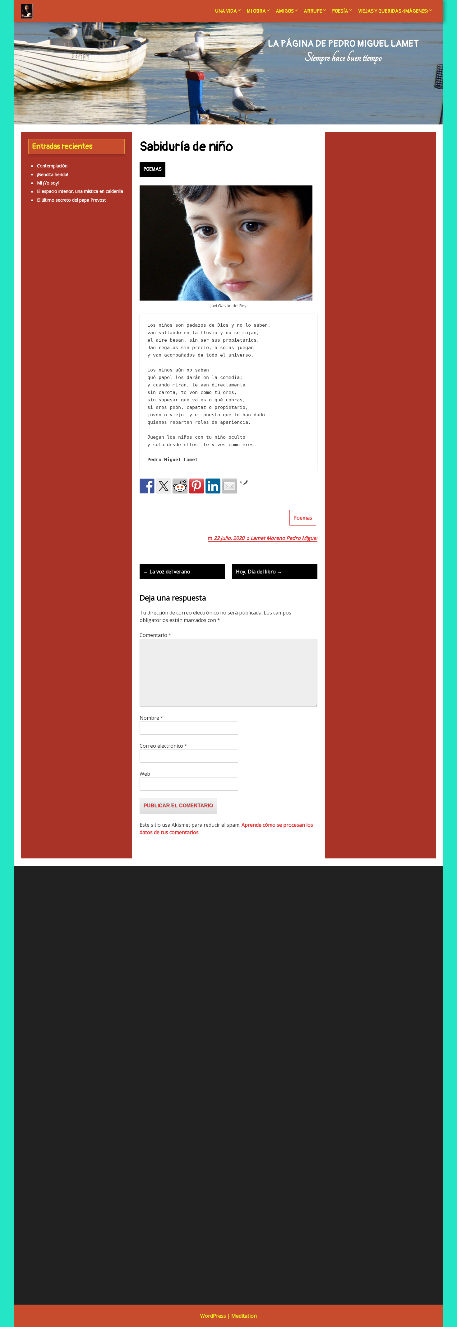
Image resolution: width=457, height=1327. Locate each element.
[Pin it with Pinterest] (196, 486)
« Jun (320, 1075)
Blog (166, 998)
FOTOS (35, 594)
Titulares (37, 730)
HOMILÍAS (38, 636)
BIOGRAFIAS (41, 509)
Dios (87, 275)
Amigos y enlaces (179, 981)
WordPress (213, 1315)
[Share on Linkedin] (212, 486)
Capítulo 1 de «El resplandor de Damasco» (204, 1075)
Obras (60, 398)
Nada (72, 386)
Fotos (93, 287)
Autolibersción (42, 500)
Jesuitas (64, 342)
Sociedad (37, 722)
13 (322, 1049)
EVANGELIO (40, 577)
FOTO (34, 585)
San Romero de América (186, 1041)
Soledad (108, 433)
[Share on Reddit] (180, 486)
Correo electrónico (163, 745)
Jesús (78, 342)
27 (322, 1066)
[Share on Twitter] (163, 486)
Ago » (334, 1075)
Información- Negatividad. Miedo (54, 328)
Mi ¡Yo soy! (48, 183)
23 (362, 1058)
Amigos (285, 11)
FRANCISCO (40, 602)
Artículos (65, 242)
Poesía (340, 11)
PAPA (33, 688)
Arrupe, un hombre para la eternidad (198, 990)
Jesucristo (38, 341)
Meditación (46, 370)
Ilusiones (57, 316)
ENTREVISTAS (42, 560)
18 (388, 1049)
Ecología (49, 287)
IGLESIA (36, 645)
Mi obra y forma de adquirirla (191, 1015)
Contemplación (52, 166)
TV (31, 739)
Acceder (29, 944)
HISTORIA (38, 628)
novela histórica (36, 398)
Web (145, 773)
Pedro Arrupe (175, 1024)
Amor (41, 243)
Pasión (87, 398)
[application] (80, 1048)
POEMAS (152, 169)
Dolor (103, 276)
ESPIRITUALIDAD (45, 568)
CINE (33, 517)
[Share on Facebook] (147, 486)
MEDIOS (36, 679)
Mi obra (256, 11)
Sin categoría (49, 431)
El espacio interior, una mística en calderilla (80, 191)
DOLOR (36, 551)
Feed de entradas (38, 953)
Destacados (40, 534)
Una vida (226, 11)
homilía (98, 300)
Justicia (92, 359)
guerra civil (51, 300)
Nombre (151, 717)
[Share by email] (229, 486)
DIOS (33, 543)
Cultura (69, 276)
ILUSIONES (39, 653)
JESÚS (34, 662)
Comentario (155, 635)
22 (348, 1058)
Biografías (90, 260)
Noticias (91, 385)
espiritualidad (72, 288)
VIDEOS (36, 747)
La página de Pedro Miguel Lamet (343, 43)
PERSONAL (39, 696)
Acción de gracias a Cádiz (187, 972)
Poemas (302, 517)
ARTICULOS (40, 483)
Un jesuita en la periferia (186, 1058)
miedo (66, 370)
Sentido (82, 415)
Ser (96, 414)
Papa (73, 398)
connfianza (50, 276)
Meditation (244, 1315)
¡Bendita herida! (52, 174)
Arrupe (313, 11)
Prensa (66, 415)
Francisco (30, 300)
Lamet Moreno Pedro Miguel (284, 538)
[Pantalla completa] (139, 1108)
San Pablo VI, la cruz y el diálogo (194, 1032)
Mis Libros (43, 384)
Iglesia (34, 314)
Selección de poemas (183, 1049)
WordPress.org (36, 969)
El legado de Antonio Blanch (190, 1007)
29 (348, 1066)
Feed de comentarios (42, 961)
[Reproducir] (22, 1108)
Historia (76, 299)
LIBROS (36, 671)
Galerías (36, 611)
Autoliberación (50, 258)
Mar (105, 359)
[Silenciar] (129, 1108)
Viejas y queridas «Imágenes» (393, 11)
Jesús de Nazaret (52, 357)
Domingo (29, 288)
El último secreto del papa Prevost (71, 200)
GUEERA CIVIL (42, 619)
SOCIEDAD (88, 433)
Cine (29, 275)
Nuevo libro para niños (401, 909)
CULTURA (38, 526)
